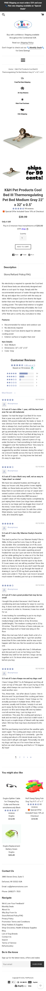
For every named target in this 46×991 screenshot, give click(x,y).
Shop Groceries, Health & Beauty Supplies (19, 928)
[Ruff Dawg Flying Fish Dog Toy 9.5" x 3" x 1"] (34, 786)
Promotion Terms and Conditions (16, 922)
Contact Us (6, 937)
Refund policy (7, 946)
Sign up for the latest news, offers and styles (21, 958)
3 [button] (23, 757)
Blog (4, 931)
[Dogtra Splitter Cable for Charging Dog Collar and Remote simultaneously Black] (11, 786)
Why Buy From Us (9, 912)
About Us (6, 909)
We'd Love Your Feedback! (13, 903)
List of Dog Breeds (10, 934)
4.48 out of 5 (29, 365)
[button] (19, 208)
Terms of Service (9, 943)
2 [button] (19, 757)
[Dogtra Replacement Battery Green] (11, 833)
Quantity (23, 234)
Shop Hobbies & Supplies (12, 925)
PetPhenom (29, 978)
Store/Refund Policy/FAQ (17, 274)
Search (5, 940)
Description (10, 267)
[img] (8, 400)
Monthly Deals (8, 906)
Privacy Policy (7, 919)
